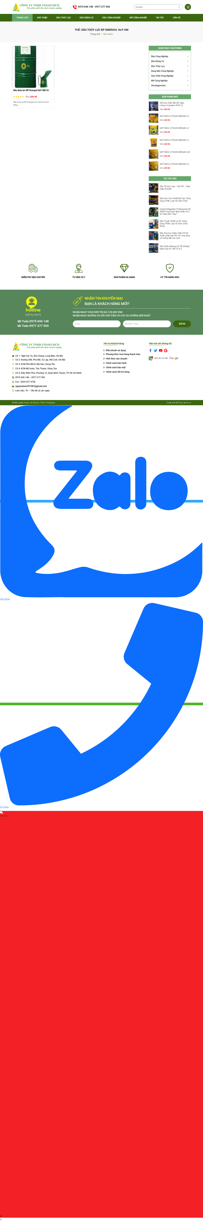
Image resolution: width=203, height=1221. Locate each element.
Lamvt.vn (187, 402)
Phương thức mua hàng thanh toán (123, 354)
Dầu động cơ (86, 17)
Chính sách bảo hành (116, 363)
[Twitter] (155, 350)
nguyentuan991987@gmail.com (31, 386)
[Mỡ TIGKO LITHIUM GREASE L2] (153, 142)
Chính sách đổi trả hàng (117, 372)
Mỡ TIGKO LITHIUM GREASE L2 (174, 140)
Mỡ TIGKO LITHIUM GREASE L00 (175, 152)
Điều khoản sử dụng (116, 350)
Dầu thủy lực (63, 17)
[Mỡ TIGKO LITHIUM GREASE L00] (153, 154)
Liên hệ (176, 17)
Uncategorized (158, 85)
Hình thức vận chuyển (116, 358)
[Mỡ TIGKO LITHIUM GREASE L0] (153, 166)
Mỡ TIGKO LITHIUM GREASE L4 (174, 116)
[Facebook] (150, 350)
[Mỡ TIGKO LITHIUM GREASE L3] (153, 130)
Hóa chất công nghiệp (162, 75)
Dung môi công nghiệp (162, 71)
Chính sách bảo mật (116, 367)
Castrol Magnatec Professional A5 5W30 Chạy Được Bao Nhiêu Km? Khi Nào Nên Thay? (175, 211)
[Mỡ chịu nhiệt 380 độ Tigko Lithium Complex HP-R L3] (153, 106)
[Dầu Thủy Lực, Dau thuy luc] (37, 7)
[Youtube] (160, 350)
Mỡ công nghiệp (138, 17)
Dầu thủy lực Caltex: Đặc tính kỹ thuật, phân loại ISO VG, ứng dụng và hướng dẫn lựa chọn (175, 235)
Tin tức (160, 17)
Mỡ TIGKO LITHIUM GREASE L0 (174, 164)
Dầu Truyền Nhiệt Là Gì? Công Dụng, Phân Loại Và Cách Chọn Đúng (174, 223)
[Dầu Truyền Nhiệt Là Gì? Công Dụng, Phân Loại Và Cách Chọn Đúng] (153, 224)
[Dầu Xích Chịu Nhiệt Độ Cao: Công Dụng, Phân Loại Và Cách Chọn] (153, 200)
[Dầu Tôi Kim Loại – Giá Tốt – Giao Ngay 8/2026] (153, 188)
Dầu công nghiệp (111, 17)
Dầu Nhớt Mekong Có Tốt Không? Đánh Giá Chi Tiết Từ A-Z (175, 247)
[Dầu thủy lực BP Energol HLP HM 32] (33, 66)
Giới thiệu (42, 17)
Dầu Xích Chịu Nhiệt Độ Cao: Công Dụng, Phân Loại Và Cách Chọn (175, 199)
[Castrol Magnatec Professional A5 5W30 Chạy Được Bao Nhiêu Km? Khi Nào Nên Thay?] (153, 212)
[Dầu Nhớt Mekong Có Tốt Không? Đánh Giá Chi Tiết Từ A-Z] (153, 248)
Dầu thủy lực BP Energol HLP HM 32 (31, 90)
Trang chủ (22, 17)
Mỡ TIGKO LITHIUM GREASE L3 (174, 128)
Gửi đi (182, 323)
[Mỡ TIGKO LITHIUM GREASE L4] (153, 118)
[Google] (166, 350)
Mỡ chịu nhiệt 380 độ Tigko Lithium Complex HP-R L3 (172, 104)
